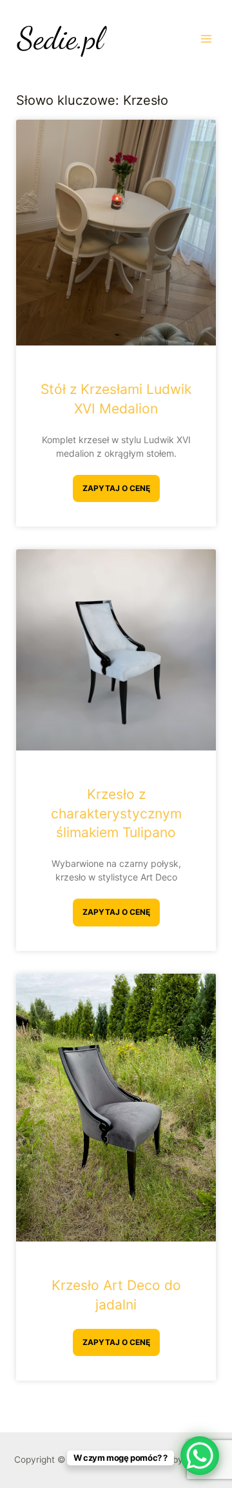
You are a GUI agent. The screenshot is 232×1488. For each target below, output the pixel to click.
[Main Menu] (206, 38)
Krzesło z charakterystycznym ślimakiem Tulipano (116, 813)
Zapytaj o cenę (116, 488)
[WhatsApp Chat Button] (199, 1455)
